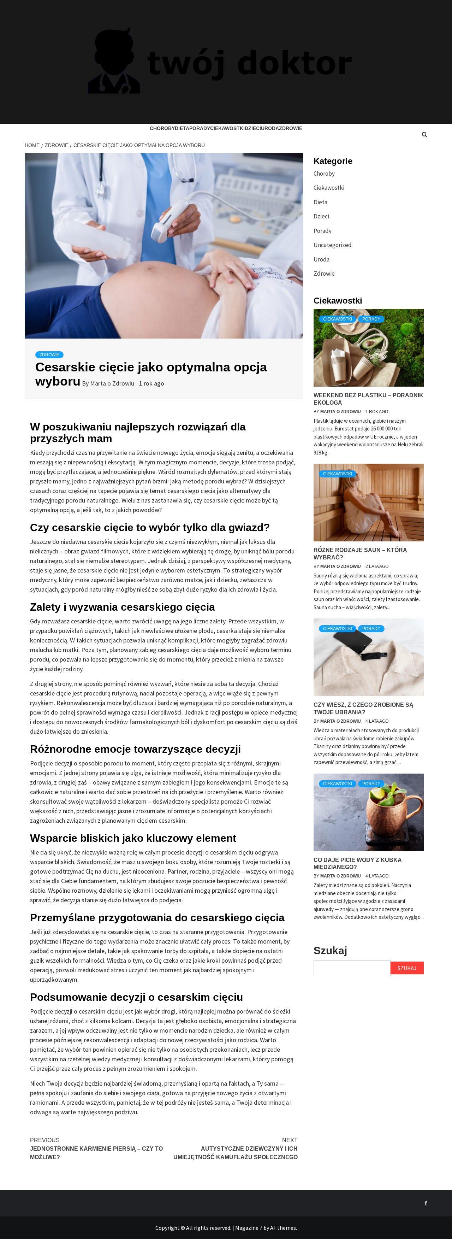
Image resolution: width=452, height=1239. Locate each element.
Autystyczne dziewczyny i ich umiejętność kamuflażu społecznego (235, 1148)
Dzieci (253, 128)
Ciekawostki (227, 128)
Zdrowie (290, 128)
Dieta (182, 128)
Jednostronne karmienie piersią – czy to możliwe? (96, 1148)
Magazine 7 (248, 1227)
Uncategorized (333, 245)
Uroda (270, 128)
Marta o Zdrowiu (113, 383)
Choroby (162, 128)
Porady (199, 128)
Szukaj (330, 950)
